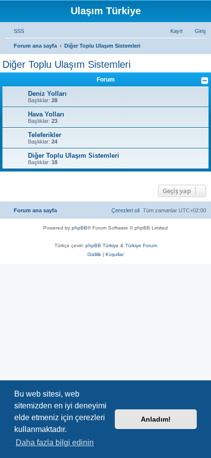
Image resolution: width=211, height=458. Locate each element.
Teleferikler (44, 135)
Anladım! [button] (156, 419)
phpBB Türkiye (102, 245)
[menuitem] (14, 31)
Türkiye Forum (141, 245)
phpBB (79, 227)
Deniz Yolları (47, 93)
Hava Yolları (46, 114)
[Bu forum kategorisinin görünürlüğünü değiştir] (205, 81)
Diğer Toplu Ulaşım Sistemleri (66, 64)
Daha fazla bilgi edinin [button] (55, 442)
